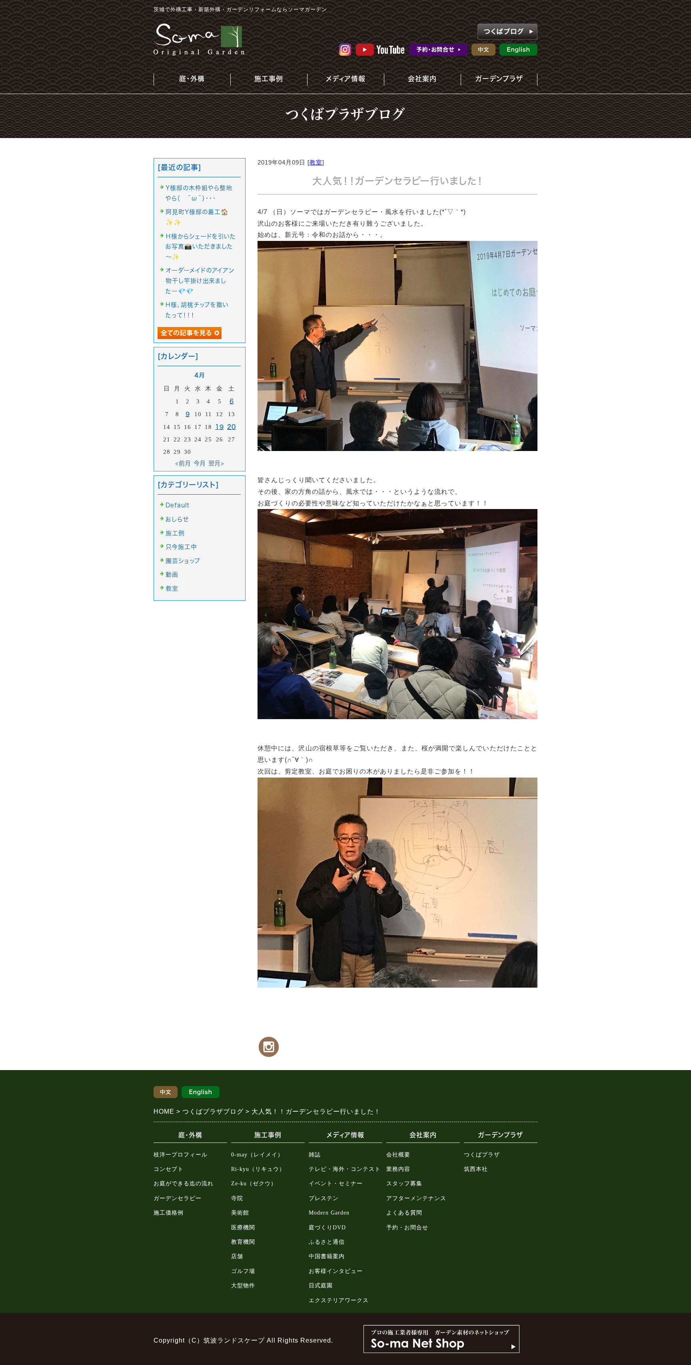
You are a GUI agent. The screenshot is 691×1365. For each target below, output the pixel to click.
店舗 (237, 1256)
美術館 (240, 1213)
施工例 (175, 533)
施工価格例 (169, 1213)
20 (231, 427)
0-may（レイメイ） (257, 1155)
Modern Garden (329, 1213)
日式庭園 (321, 1286)
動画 (172, 574)
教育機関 (243, 1242)
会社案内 (415, 80)
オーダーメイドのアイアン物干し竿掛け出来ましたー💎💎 (200, 280)
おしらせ (177, 519)
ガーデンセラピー (178, 1198)
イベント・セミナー (336, 1184)
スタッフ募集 (404, 1184)
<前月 (183, 463)
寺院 (237, 1198)
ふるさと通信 (327, 1242)
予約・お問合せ (407, 1228)
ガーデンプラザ (494, 80)
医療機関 (243, 1228)
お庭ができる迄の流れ (184, 1184)
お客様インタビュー (336, 1271)
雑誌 (315, 1155)
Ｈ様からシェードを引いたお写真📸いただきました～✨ (201, 246)
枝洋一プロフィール (181, 1155)
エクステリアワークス (339, 1300)
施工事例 (258, 80)
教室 (316, 162)
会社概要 (398, 1155)
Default (178, 505)
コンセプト (169, 1169)
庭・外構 (186, 80)
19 (219, 427)
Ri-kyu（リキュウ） (258, 1169)
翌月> (216, 463)
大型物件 (243, 1286)
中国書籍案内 (327, 1256)
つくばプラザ (482, 1155)
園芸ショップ (183, 561)
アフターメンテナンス (416, 1198)
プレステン (324, 1198)
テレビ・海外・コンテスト (345, 1169)
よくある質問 (404, 1213)
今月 (200, 463)
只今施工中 (181, 547)
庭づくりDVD (327, 1228)
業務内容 (398, 1169)
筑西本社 (476, 1169)
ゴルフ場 (243, 1271)
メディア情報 (341, 80)
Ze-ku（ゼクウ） (254, 1184)
